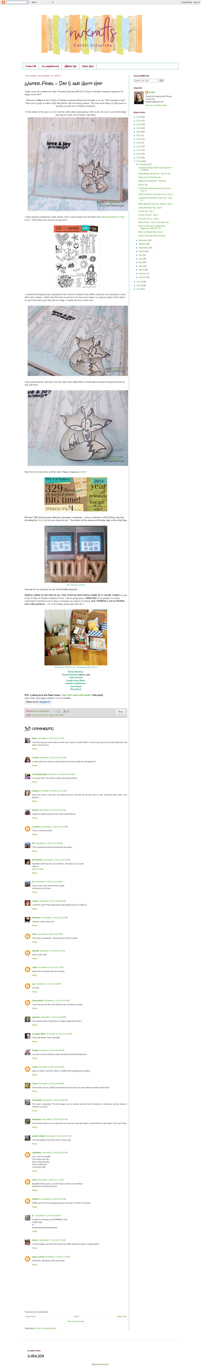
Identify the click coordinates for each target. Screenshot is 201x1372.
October (142, 244)
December (143, 164)
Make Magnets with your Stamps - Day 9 (155, 204)
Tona (34, 934)
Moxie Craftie (37, 869)
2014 (138, 161)
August (142, 251)
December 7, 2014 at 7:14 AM (57, 1257)
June (141, 259)
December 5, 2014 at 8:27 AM (58, 1136)
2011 (138, 289)
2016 (138, 154)
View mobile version (75, 1321)
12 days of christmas (40, 715)
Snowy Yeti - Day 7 (146, 211)
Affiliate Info (70, 66)
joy (33, 984)
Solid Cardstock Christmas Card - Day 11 (155, 194)
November (143, 240)
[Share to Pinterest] (67, 711)
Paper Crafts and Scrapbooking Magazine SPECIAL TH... (151, 227)
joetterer (36, 1017)
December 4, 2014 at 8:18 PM (51, 1067)
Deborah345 (37, 1001)
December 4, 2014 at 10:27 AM (51, 738)
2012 (138, 285)
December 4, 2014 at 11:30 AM (53, 810)
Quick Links (88, 66)
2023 (138, 128)
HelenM (35, 951)
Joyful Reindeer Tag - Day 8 (150, 208)
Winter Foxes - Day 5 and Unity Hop (153, 222)
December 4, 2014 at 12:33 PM (49, 882)
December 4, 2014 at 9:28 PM (51, 1084)
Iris (33, 843)
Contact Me (30, 66)
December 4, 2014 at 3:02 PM (50, 934)
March (141, 270)
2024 (138, 124)
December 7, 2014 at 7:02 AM (52, 1240)
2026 (138, 117)
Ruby (34, 738)
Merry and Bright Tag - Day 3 (150, 232)
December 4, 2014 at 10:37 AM (53, 758)
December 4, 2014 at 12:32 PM (49, 843)
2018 (138, 147)
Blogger (105, 1364)
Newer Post (30, 1316)
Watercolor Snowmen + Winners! (152, 181)
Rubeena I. (37, 918)
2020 (138, 139)
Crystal (35, 758)
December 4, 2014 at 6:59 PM (51, 1050)
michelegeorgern (39, 774)
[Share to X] (61, 711)
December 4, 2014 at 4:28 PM (48, 984)
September (144, 248)
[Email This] (55, 711)
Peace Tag (142, 185)
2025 (138, 121)
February (143, 273)
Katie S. (35, 1240)
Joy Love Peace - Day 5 (148, 219)
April (141, 266)
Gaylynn (36, 791)
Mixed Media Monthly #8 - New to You (154, 174)
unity (56, 715)
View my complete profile (156, 105)
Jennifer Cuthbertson (75, 683)
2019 (138, 143)
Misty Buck (76, 689)
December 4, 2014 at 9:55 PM (55, 1100)
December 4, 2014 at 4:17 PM (50, 967)
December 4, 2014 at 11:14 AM (54, 791)
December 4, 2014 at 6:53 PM (59, 1034)
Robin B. (36, 1199)
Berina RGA (37, 860)
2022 (138, 132)
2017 (138, 150)
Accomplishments (50, 66)
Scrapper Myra (39, 1034)
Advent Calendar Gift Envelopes (152, 236)
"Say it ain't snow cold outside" (76, 695)
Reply (34, 749)
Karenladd (36, 1100)
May (141, 262)
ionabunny (36, 1119)
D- (33, 1216)
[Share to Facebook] (64, 711)
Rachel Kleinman (70, 675)
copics (51, 715)
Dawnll (35, 1050)
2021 (138, 135)
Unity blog (41, 520)
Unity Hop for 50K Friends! (149, 177)
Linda (34, 967)
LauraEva (36, 827)
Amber (35, 901)
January (142, 277)
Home (76, 1316)
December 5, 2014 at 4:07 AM (55, 1119)
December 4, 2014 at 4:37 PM (56, 1001)
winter (61, 715)
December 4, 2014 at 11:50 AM (55, 827)
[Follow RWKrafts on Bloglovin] (38, 703)
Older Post (121, 1316)
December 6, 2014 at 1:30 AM (47, 1216)
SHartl (35, 1084)
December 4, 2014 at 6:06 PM (53, 1017)
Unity (82, 472)
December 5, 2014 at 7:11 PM (51, 1180)
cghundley (36, 1153)
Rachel (152, 92)
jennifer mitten (38, 1136)
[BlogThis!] (58, 711)
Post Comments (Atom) (46, 1328)
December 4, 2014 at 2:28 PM (55, 918)
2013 (138, 282)
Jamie (35, 1067)
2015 (138, 158)
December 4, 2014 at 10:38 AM (61, 774)
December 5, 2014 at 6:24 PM (55, 1153)
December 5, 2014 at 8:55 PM (53, 1199)
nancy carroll (38, 1257)
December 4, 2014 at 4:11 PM (52, 951)
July (141, 255)
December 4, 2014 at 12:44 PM (52, 901)
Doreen (35, 810)
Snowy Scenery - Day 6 (148, 215)
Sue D (35, 1180)
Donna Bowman (75, 672)
